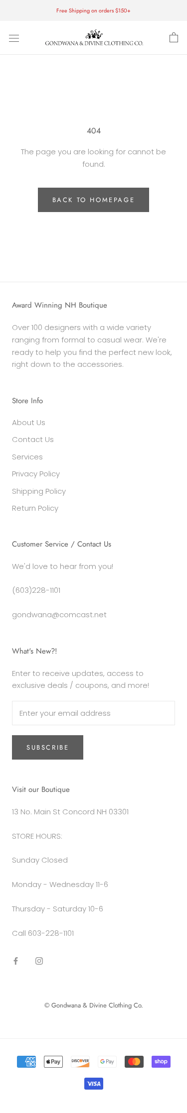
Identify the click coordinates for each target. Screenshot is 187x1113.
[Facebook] (15, 960)
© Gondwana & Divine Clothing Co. (93, 1005)
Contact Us (33, 439)
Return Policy (35, 508)
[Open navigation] (14, 38)
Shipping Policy (39, 491)
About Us (28, 422)
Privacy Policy (36, 473)
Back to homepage (93, 200)
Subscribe (47, 747)
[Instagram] (39, 960)
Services (27, 456)
